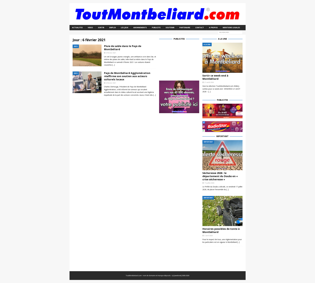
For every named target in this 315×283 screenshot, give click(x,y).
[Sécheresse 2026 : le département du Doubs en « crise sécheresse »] (222, 155)
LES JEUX (124, 27)
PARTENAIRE (184, 27)
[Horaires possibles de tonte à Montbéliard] (222, 211)
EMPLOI (112, 27)
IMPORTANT (222, 136)
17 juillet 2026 (209, 183)
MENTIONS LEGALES (231, 27)
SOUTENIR (170, 27)
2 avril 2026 (208, 235)
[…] (113, 65)
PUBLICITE (156, 27)
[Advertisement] (179, 60)
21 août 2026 (209, 82)
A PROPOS (213, 27)
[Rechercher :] (230, 32)
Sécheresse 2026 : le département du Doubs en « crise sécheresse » (220, 176)
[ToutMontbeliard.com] (158, 23)
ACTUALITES (77, 27)
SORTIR (101, 27)
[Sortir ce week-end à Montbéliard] (222, 58)
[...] (209, 91)
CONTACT (199, 27)
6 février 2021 (111, 53)
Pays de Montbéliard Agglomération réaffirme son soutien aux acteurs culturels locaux (127, 76)
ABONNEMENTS (140, 27)
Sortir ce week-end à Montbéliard (215, 77)
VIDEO (90, 27)
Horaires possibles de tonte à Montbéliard (221, 230)
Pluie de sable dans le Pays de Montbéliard (122, 47)
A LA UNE (222, 39)
